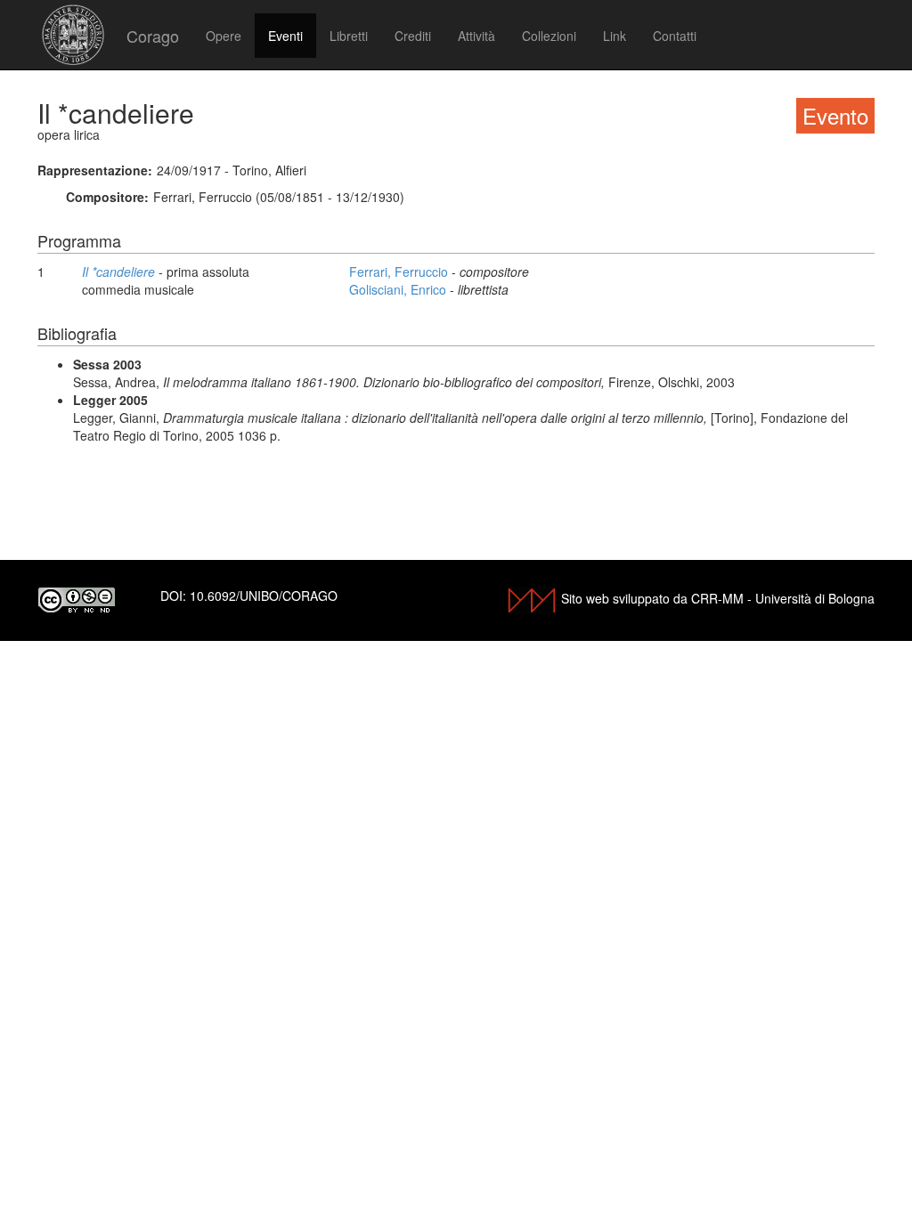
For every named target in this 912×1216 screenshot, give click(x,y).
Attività (476, 36)
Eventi (285, 36)
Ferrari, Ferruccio (400, 271)
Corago (152, 35)
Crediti (413, 36)
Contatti (674, 36)
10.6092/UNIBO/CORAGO (264, 595)
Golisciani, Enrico (399, 289)
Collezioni (549, 36)
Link (614, 36)
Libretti (349, 36)
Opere (223, 36)
